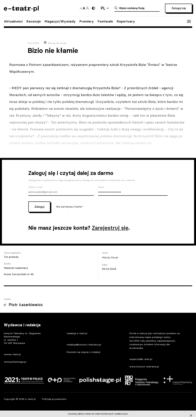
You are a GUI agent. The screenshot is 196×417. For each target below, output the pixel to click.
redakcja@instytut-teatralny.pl (84, 344)
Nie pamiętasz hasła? (69, 206)
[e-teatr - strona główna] (21, 10)
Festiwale (105, 21)
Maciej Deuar (110, 257)
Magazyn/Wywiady (60, 21)
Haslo (101, 187)
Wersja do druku (57, 43)
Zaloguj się (179, 8)
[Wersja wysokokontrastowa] (93, 8)
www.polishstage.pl (15, 361)
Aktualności (13, 21)
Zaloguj (39, 206)
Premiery (86, 21)
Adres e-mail (35, 187)
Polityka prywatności (54, 399)
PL (103, 8)
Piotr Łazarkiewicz (26, 304)
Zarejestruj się (110, 228)
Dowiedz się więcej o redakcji (83, 352)
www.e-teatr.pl (12, 354)
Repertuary (126, 21)
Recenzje (33, 21)
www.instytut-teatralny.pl (144, 366)
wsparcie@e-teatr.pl (140, 359)
